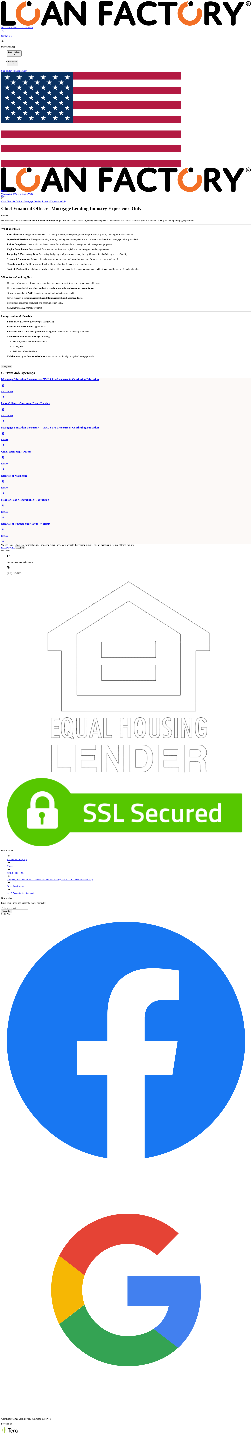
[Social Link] (126, 1164)
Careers (4, 196)
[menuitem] (14, 53)
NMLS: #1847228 (15, 873)
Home (4, 191)
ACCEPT (20, 548)
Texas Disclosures (15, 886)
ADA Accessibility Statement (20, 893)
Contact (10, 866)
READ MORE (8, 547)
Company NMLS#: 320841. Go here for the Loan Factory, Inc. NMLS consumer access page (50, 879)
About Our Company (17, 859)
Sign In (4, 71)
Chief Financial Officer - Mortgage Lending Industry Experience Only (33, 201)
